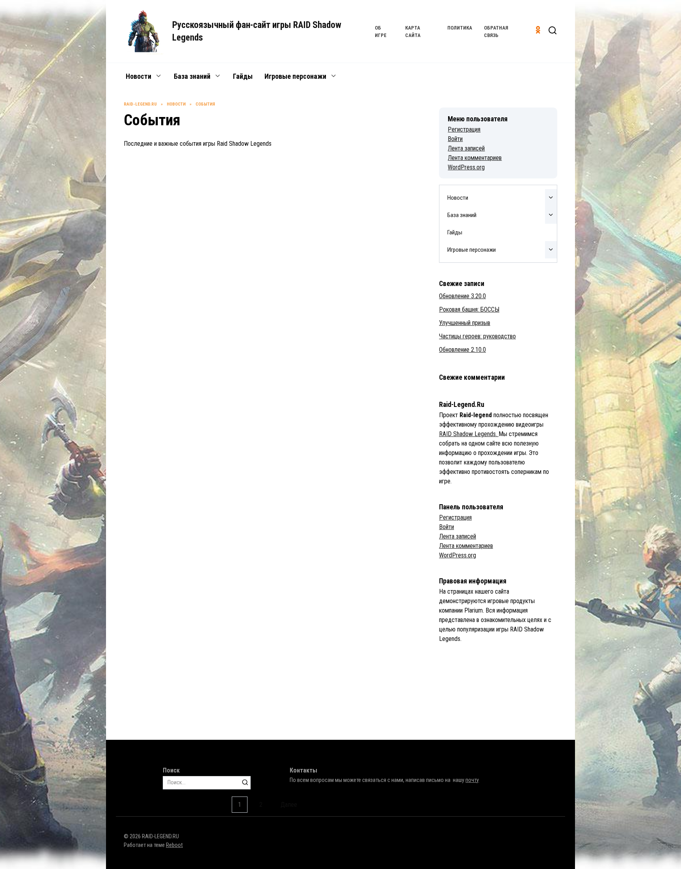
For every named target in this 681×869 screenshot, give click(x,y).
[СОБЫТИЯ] (190, 610)
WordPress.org (466, 167)
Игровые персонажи (295, 76)
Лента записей (466, 148)
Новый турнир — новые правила (171, 390)
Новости (138, 76)
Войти (455, 139)
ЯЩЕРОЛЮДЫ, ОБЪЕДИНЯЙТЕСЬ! (174, 651)
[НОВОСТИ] (190, 219)
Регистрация (464, 129)
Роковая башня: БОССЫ (158, 130)
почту (472, 780)
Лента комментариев (475, 158)
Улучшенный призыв (306, 130)
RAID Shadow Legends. (469, 434)
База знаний (192, 76)
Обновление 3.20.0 (462, 296)
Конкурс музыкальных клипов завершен (336, 390)
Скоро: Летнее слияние (310, 260)
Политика (459, 28)
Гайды (243, 76)
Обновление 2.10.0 (462, 349)
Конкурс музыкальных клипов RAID (328, 651)
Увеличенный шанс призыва (317, 521)
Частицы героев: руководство (477, 336)
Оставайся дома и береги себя (170, 521)
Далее (289, 804)
